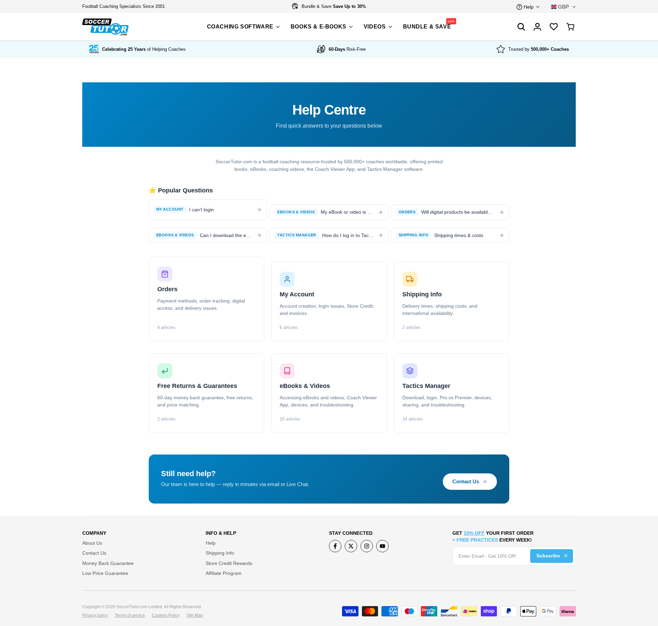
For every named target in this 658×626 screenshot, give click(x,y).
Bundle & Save (333, 6)
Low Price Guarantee (105, 573)
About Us (92, 543)
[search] (554, 27)
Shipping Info (220, 553)
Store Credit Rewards (229, 563)
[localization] (563, 7)
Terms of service (130, 615)
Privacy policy (95, 615)
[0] (570, 27)
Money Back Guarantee (108, 563)
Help (211, 543)
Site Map (194, 615)
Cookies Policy (166, 615)
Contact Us (465, 481)
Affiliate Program (224, 573)
